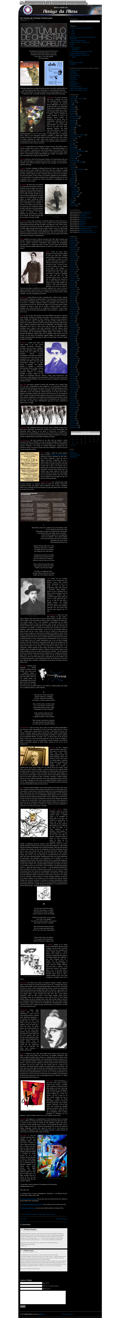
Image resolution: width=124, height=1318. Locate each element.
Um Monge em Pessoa (75, 86)
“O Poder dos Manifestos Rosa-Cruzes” (32, 1204)
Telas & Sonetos (74, 204)
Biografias (27, 1214)
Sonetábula (74, 191)
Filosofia (72, 127)
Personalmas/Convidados (76, 62)
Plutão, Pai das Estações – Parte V (78, 90)
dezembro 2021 (74, 247)
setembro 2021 (73, 249)
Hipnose (72, 131)
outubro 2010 (73, 407)
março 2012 (73, 380)
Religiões (72, 182)
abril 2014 (72, 354)
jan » (75, 445)
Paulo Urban (31, 19)
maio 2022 (72, 246)
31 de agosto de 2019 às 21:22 (31, 1230)
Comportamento (74, 118)
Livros (71, 61)
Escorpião (24, 1219)
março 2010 (73, 420)
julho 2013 (72, 365)
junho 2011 (73, 394)
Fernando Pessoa (41, 1214)
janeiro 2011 (73, 402)
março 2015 (73, 342)
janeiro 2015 (73, 345)
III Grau (73, 33)
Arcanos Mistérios (74, 83)
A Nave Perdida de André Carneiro (87, 232)
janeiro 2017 (73, 305)
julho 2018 (72, 282)
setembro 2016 (73, 313)
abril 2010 (72, 418)
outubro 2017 (73, 291)
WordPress (42, 1314)
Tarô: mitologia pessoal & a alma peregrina (82, 51)
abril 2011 (72, 398)
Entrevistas (72, 122)
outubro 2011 (73, 389)
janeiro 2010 (73, 423)
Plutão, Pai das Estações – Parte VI (78, 88)
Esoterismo (33, 1214)
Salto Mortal (73, 77)
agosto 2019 (73, 271)
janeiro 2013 (73, 371)
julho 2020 (72, 262)
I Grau (72, 30)
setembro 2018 (73, 280)
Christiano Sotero (74, 116)
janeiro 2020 (73, 266)
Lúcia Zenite (73, 142)
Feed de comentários (75, 455)
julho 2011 (72, 393)
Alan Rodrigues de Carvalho (77, 98)
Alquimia (72, 100)
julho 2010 (72, 413)
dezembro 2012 (74, 373)
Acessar (72, 451)
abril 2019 (72, 273)
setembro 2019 (73, 269)
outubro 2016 (73, 311)
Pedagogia (72, 158)
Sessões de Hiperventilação (78, 40)
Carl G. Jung (73, 115)
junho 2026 (73, 238)
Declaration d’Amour (75, 75)
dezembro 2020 (74, 256)
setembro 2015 (73, 333)
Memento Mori (73, 84)
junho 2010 (73, 414)
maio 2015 (72, 340)
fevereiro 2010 (73, 422)
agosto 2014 (73, 353)
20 (97, 439)
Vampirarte (72, 81)
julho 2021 (72, 253)
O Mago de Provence (75, 70)
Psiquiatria (72, 178)
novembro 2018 (74, 278)
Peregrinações (73, 160)
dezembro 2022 (74, 242)
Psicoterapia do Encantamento (77, 169)
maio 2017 (72, 298)
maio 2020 (72, 264)
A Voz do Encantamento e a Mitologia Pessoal (31, 3)
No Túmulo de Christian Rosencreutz (88, 226)
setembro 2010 (73, 409)
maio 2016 (72, 320)
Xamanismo (73, 205)
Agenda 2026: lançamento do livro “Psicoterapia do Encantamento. (69, 1)
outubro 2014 (73, 349)
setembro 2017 (73, 293)
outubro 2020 (73, 258)
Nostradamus (73, 153)
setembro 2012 (73, 374)
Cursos (46, 3)
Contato (49, 1)
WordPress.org (73, 457)
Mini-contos (73, 145)
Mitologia (72, 147)
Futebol (72, 129)
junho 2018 (73, 284)
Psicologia (72, 167)
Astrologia (72, 107)
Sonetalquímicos (75, 193)
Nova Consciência (74, 155)
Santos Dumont (74, 184)
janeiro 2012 (73, 383)
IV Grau (73, 35)
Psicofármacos (75, 49)
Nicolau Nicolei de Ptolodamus (77, 151)
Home (22, 1)
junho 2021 (73, 255)
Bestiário (72, 111)
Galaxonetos (74, 187)
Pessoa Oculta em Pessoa (85, 230)
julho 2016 (72, 316)
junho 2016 (73, 318)
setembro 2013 (73, 362)
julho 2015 (72, 336)
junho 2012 (73, 376)
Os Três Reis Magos (61, 1219)
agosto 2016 (73, 315)
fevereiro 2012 (73, 382)
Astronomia (73, 109)
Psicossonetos (75, 189)
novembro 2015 (74, 329)
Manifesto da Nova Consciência (58, 3)
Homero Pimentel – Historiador (77, 135)
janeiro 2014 (73, 356)
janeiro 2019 (73, 276)
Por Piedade (73, 72)
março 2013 (73, 369)
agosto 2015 (73, 334)
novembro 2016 (74, 309)
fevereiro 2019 (73, 275)
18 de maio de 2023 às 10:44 (30, 1252)
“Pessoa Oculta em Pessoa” (29, 1199)
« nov (71, 445)
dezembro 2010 (74, 403)
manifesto (59, 454)
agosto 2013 (73, 364)
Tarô (71, 202)
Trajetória (73, 57)
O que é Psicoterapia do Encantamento (35, 1)
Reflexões (72, 180)
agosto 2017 (73, 295)
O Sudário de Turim (86, 212)
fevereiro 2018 (73, 287)
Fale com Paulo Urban (67, 1314)
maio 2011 (72, 396)
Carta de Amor (73, 79)
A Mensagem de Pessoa (85, 228)
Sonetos (72, 185)
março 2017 (73, 302)
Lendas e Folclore (74, 136)
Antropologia (73, 102)
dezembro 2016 (74, 307)
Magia (71, 144)
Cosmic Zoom (83, 219)
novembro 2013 (74, 360)
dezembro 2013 (74, 358)
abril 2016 (72, 322)
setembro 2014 (73, 351)
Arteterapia (72, 106)
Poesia (53, 1214)
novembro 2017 (74, 289)
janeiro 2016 (73, 325)
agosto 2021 (73, 251)
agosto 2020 (73, 260)
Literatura (48, 1214)
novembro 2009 (74, 427)
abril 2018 (72, 285)
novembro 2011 (74, 387)
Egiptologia (73, 120)
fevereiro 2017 (73, 304)
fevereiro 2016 (73, 324)
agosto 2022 (73, 244)
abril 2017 (72, 300)
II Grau (73, 31)
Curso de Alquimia (75, 48)
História (72, 133)
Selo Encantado (74, 74)
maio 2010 (72, 416)
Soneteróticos (74, 194)
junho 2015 (73, 338)
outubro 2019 (73, 267)
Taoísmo (72, 200)
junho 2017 (73, 296)
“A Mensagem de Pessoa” (28, 1208)
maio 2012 (72, 378)
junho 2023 (73, 240)
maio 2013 (72, 367)
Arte (71, 104)
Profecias (72, 165)
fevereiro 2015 (73, 344)
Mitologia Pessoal (74, 149)
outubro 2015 (73, 331)
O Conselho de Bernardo (86, 217)
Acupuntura (73, 96)
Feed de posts (73, 453)
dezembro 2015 (74, 327)
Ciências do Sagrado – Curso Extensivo (77, 3)
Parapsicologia (73, 156)
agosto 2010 (73, 411)
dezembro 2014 (74, 347)
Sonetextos (73, 64)
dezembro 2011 (74, 385)
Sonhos (72, 198)
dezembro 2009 (74, 425)
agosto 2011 (73, 391)
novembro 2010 (74, 405)
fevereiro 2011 (73, 400)
